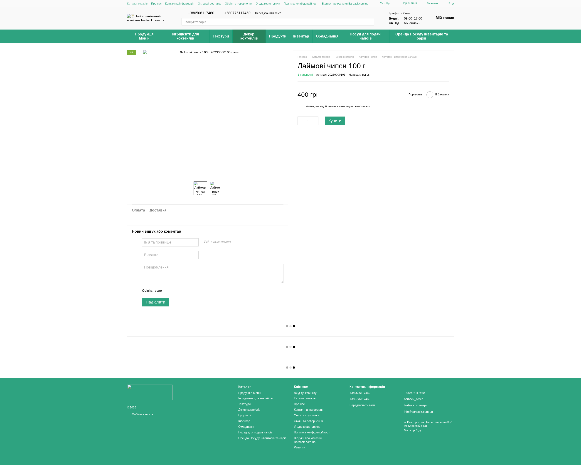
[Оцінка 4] (191, 290)
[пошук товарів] (370, 21)
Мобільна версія (142, 414)
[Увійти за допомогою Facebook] (236, 241)
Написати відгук (359, 74)
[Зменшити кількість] (301, 121)
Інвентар (301, 36)
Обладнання (327, 36)
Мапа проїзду (412, 430)
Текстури (221, 36)
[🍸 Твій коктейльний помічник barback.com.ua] (149, 392)
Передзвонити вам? (268, 13)
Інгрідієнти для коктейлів (185, 36)
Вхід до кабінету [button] (305, 393)
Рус (388, 3)
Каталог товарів (137, 3)
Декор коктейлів (249, 36)
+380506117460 (201, 13)
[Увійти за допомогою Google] (243, 241)
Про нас (156, 3)
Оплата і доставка (209, 3)
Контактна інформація (179, 3)
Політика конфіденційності (301, 3)
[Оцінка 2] (176, 290)
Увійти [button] (310, 106)
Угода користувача (268, 3)
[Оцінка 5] (198, 290)
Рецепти (299, 447)
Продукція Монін (144, 36)
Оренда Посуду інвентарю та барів (421, 36)
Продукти (277, 36)
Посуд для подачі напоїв (365, 36)
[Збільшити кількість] (315, 121)
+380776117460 (237, 13)
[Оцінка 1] (169, 290)
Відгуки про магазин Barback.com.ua (345, 3)
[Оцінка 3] (183, 290)
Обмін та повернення (239, 3)
